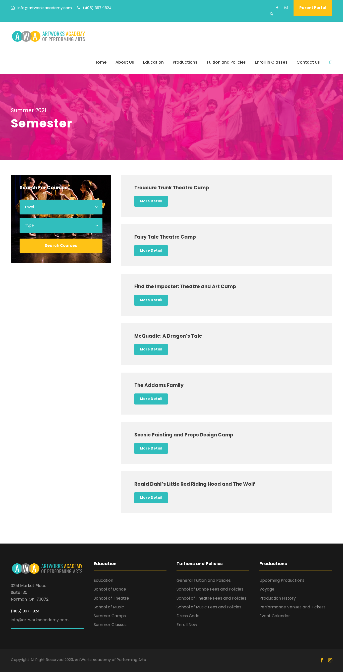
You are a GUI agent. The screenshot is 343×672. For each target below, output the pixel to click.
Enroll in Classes (271, 62)
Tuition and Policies (226, 62)
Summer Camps (110, 616)
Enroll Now (187, 625)
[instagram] (286, 7)
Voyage (266, 589)
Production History (277, 598)
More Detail (151, 201)
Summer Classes (110, 625)
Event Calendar (274, 616)
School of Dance (110, 589)
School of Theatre (111, 598)
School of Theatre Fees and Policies (211, 598)
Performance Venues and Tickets (292, 607)
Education (153, 62)
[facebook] (277, 7)
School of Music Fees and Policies (209, 607)
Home (100, 62)
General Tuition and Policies (204, 580)
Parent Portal (312, 7)
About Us (125, 62)
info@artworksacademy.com (40, 620)
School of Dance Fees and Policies (210, 589)
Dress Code (188, 616)
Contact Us (308, 62)
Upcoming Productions (281, 580)
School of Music (109, 607)
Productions (185, 62)
